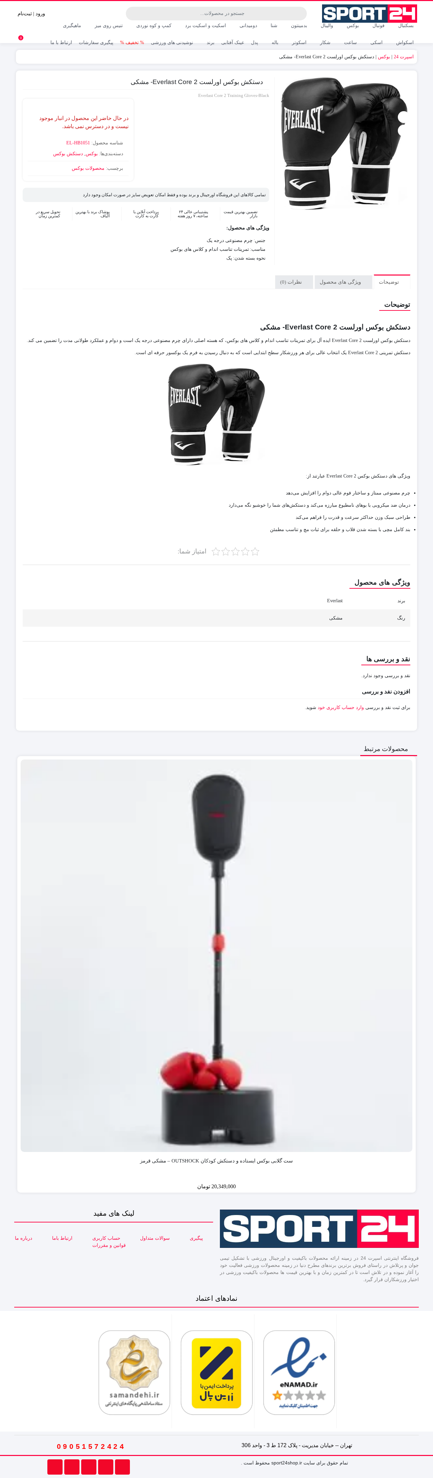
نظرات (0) (291, 282)
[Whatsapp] (105, 1467)
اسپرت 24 (404, 56)
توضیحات (389, 282)
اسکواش (404, 42)
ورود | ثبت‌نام (32, 13)
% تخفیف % (132, 42)
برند (209, 42)
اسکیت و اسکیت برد (205, 25)
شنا (273, 25)
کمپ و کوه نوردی (153, 25)
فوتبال (378, 25)
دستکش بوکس (68, 153)
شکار (325, 42)
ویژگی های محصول (341, 282)
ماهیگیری (71, 25)
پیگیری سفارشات (96, 42)
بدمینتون (298, 25)
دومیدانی (247, 25)
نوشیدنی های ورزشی (172, 42)
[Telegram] (88, 1467)
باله (274, 42)
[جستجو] (132, 13)
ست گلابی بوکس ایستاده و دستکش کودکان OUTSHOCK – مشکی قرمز (216, 1160)
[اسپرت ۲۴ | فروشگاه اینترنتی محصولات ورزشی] (369, 13)
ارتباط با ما (61, 42)
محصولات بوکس (88, 168)
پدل (254, 42)
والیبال (326, 25)
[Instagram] (71, 1467)
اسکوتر (298, 42)
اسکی (376, 42)
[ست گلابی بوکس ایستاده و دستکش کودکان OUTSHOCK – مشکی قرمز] (216, 956)
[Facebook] (122, 1467)
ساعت (350, 42)
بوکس (352, 25)
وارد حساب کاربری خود (341, 707)
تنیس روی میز (108, 25)
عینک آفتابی (232, 42)
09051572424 (91, 1446)
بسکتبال (405, 25)
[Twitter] (55, 1467)
